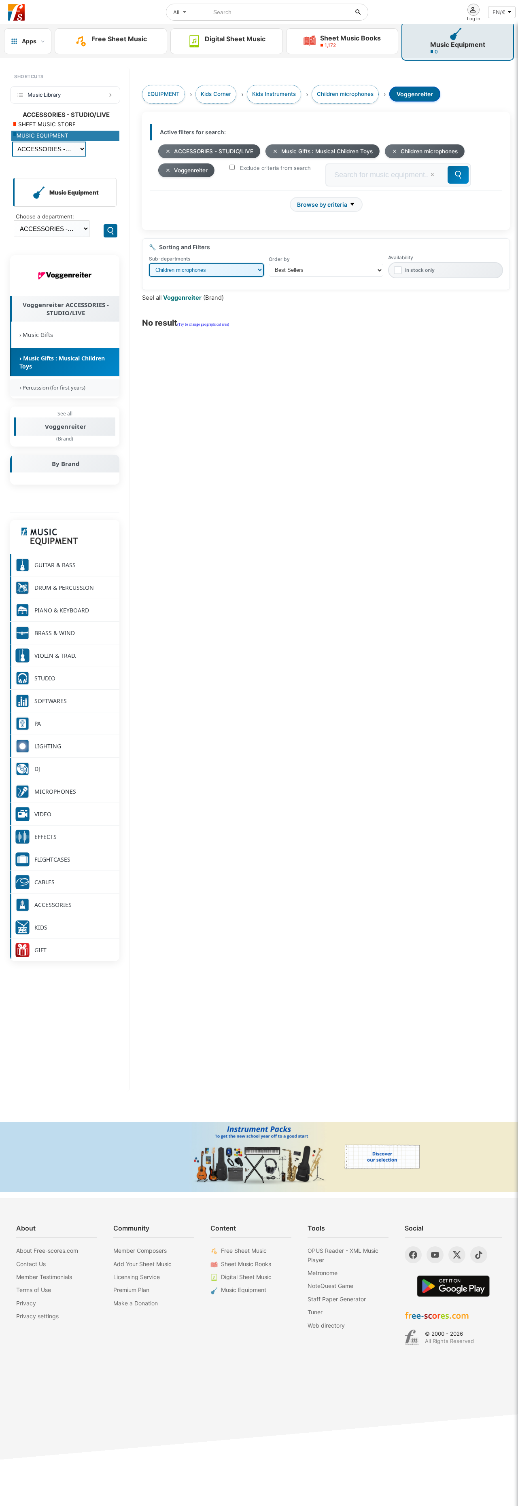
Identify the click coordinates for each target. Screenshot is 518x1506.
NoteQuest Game (330, 1285)
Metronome (323, 1272)
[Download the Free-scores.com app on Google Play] (453, 1286)
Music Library (44, 94)
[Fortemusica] (412, 1337)
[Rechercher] (358, 12)
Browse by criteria (322, 204)
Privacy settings (37, 1316)
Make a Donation (135, 1303)
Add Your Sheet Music (142, 1263)
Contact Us (31, 1263)
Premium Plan (131, 1289)
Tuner (315, 1312)
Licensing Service (136, 1276)
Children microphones (429, 151)
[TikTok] (478, 1254)
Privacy (26, 1303)
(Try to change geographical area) (203, 324)
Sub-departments (169, 259)
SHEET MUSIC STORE (46, 124)
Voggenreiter (65, 426)
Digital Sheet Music (246, 1276)
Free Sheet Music (244, 1250)
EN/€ (499, 12)
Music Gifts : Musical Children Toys (327, 151)
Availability (400, 257)
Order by (279, 259)
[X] (456, 1254)
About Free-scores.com (47, 1250)
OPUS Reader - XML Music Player (343, 1255)
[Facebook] (413, 1254)
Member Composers (140, 1250)
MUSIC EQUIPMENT (42, 135)
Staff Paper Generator (337, 1299)
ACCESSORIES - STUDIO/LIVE (213, 151)
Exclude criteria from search (275, 168)
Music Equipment (243, 1289)
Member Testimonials (44, 1276)
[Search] (110, 230)
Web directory (326, 1325)
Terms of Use (33, 1289)
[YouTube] (435, 1254)
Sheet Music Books (246, 1263)
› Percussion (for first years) (51, 387)
